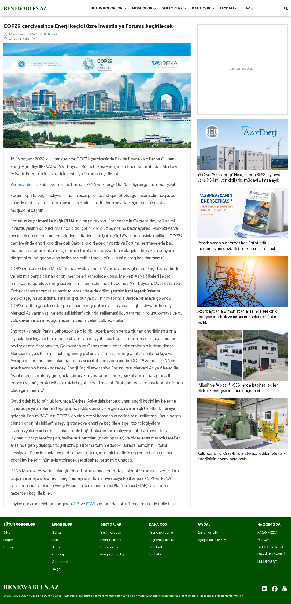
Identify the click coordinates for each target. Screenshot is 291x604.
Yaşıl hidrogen (110, 532)
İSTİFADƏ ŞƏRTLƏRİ (271, 547)
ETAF (90, 503)
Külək (56, 540)
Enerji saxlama (110, 540)
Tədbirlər (155, 554)
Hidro (56, 547)
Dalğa (56, 569)
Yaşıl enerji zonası (161, 532)
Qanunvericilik (207, 532)
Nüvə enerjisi (109, 547)
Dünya (8, 547)
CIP (76, 503)
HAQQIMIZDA (267, 532)
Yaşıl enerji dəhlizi (161, 540)
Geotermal (60, 562)
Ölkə (6, 532)
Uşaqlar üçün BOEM (211, 540)
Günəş (57, 532)
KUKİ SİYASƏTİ (267, 562)
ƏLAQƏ (263, 540)
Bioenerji (58, 554)
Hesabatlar (157, 547)
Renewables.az (24, 184)
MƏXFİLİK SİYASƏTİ (271, 554)
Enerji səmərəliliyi (112, 554)
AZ (250, 8)
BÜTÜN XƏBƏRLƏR (108, 8)
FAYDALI (228, 8)
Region (8, 540)
